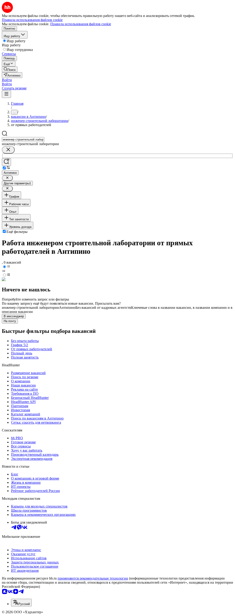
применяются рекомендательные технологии (93, 578)
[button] (7, 80)
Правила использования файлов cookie (80, 24)
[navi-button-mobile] (6, 94)
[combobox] (23, 139)
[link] (9, 69)
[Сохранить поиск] (6, 162)
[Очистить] (8, 150)
